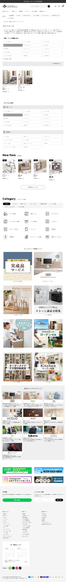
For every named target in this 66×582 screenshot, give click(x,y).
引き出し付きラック (27, 45)
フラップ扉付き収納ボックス (24, 173)
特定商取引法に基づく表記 (46, 524)
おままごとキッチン (27, 15)
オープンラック (27, 52)
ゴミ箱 (19, 15)
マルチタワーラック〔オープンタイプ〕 (9, 85)
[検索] (49, 6)
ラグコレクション (25, 532)
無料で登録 (59, 500)
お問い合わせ (44, 517)
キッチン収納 (36, 15)
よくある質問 (44, 515)
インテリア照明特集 (25, 527)
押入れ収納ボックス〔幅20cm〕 (54, 174)
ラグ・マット (5, 519)
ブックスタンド (47, 48)
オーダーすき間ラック (26, 534)
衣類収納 (45, 143)
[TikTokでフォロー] (20, 568)
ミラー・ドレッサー (6, 529)
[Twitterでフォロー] (13, 568)
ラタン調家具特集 (25, 519)
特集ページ (14, 11)
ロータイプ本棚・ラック (8, 41)
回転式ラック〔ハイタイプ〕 (24, 84)
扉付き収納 (46, 45)
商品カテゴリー (6, 11)
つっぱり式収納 (7, 52)
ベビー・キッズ (6, 534)
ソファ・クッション (6, 524)
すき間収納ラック (47, 55)
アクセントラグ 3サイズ (8, 173)
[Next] (60, 166)
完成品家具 (12, 15)
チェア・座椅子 (6, 525)
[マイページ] (59, 6)
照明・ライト (5, 515)
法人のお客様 (34, 11)
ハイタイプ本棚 (27, 41)
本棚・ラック (15, 21)
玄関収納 (25, 146)
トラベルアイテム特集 (26, 525)
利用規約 (43, 520)
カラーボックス (47, 136)
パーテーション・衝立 (7, 531)
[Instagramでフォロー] (16, 568)
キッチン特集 (24, 531)
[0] (62, 6)
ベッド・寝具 (5, 532)
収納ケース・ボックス (28, 143)
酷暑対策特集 (24, 517)
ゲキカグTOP (5, 21)
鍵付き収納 (6, 48)
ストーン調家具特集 (25, 520)
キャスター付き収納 (7, 55)
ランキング (27, 11)
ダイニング (5, 522)
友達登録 (18, 500)
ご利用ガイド (44, 513)
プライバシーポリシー (46, 522)
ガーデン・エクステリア (7, 536)
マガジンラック (27, 48)
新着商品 (21, 11)
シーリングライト (46, 15)
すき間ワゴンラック (56, 15)
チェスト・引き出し (7, 143)
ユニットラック (47, 52)
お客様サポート (42, 11)
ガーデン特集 (24, 524)
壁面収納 (25, 55)
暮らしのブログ (25, 536)
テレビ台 (11, 18)
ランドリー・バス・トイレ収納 (9, 146)
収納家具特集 (24, 529)
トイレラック (36, 173)
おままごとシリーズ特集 (26, 522)
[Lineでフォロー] (10, 568)
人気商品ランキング (25, 515)
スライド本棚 (46, 41)
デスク (4, 527)
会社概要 (43, 519)
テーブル (4, 520)
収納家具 (10, 21)
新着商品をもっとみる (33, 187)
